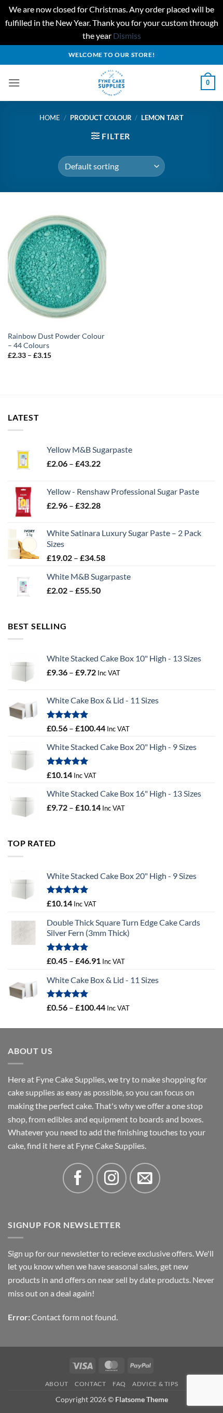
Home (49, 117)
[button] (14, 82)
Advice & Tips (155, 1384)
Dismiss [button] (127, 35)
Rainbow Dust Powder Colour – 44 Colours (56, 341)
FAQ (119, 1384)
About (56, 1384)
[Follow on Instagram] (111, 1178)
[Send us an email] (145, 1178)
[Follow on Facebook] (78, 1178)
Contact (90, 1384)
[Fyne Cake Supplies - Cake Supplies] (111, 83)
